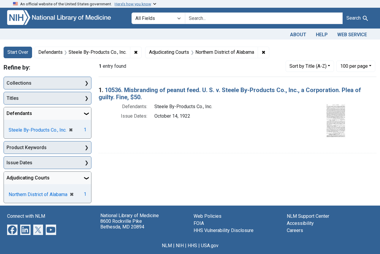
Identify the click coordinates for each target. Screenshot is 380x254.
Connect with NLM (26, 216)
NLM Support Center (308, 216)
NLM (167, 245)
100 (354, 66)
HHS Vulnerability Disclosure (224, 230)
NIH (180, 245)
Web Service (352, 34)
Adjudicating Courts (28, 178)
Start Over (17, 52)
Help (322, 34)
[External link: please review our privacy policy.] (12, 229)
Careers (295, 230)
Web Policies (207, 216)
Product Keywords (27, 147)
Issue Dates (19, 162)
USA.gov (209, 245)
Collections (19, 83)
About (298, 34)
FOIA (199, 223)
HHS (192, 245)
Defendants (19, 113)
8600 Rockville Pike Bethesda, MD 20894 (122, 224)
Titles (13, 98)
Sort (308, 66)
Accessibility (300, 223)
